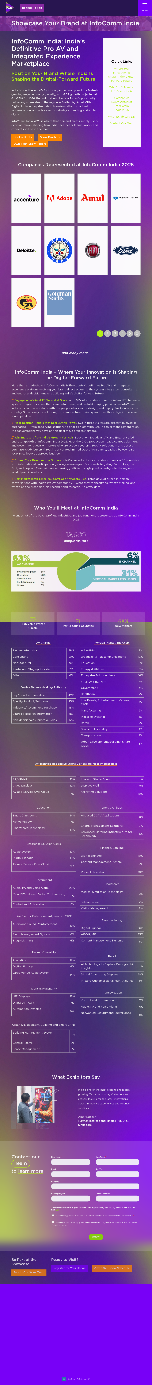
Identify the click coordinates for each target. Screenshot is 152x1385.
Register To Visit (32, 8)
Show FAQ (88, 1354)
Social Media (89, 1342)
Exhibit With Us (46, 1345)
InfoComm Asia (117, 1319)
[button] (70, 1131)
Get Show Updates (23, 1345)
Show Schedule (91, 1319)
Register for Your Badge (69, 1268)
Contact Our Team (121, 123)
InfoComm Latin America (123, 1324)
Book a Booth (23, 137)
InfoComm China (118, 1315)
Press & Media (90, 1333)
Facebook (123, 1364)
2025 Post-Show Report (30, 144)
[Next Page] (129, 334)
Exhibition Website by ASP (79, 1379)
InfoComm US (116, 1329)
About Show (89, 1315)
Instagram (116, 1364)
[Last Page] (137, 334)
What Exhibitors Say (122, 117)
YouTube (137, 1364)
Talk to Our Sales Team (29, 1272)
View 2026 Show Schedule (112, 1268)
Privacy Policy (90, 1347)
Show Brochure (50, 137)
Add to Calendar (22, 1372)
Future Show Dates (94, 1338)
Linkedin (130, 1364)
